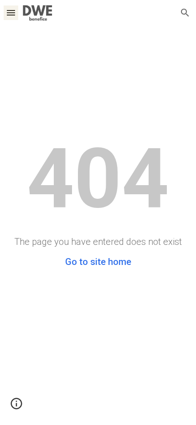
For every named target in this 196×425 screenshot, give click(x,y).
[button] (11, 12)
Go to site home (98, 261)
